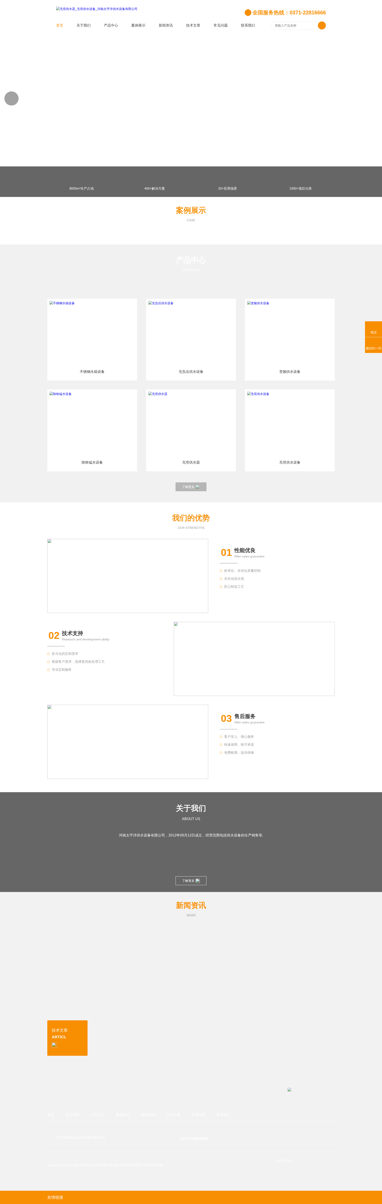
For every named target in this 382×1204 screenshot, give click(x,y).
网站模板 (156, 1165)
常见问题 (221, 25)
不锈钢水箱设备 (92, 372)
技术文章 (193, 25)
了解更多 (188, 487)
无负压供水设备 (191, 372)
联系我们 (248, 25)
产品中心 (111, 25)
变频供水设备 (289, 372)
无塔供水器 (191, 462)
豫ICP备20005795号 (128, 1165)
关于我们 (83, 25)
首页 (59, 25)
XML (146, 1165)
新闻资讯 (166, 25)
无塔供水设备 (289, 462)
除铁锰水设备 (92, 462)
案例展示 (138, 25)
